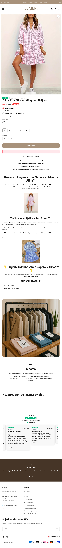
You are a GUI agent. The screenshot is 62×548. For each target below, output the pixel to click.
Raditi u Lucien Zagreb (30, 513)
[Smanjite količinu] (4, 138)
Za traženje (27, 491)
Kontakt (26, 496)
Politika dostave (28, 502)
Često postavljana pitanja (31, 511)
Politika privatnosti (29, 505)
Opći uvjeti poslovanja (30, 494)
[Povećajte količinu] (12, 138)
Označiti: (4, 135)
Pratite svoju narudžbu (30, 508)
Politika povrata (28, 499)
